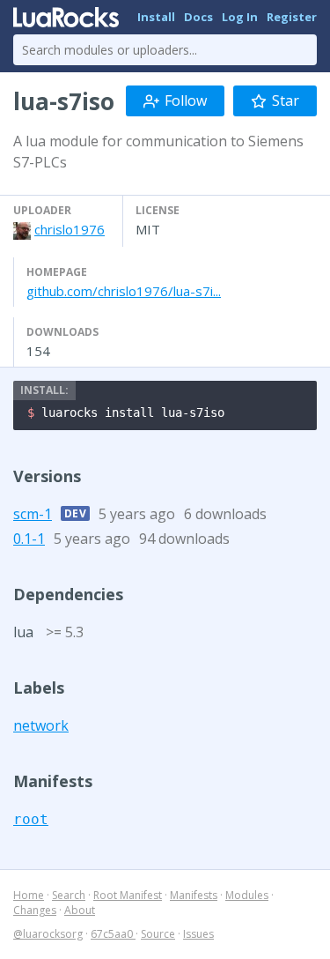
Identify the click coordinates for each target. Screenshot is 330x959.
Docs (198, 17)
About (79, 910)
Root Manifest (127, 895)
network (41, 725)
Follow (186, 100)
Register (292, 17)
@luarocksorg (48, 933)
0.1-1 (29, 538)
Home (28, 895)
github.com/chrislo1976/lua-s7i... (123, 291)
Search (68, 895)
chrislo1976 (69, 229)
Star (285, 100)
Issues (198, 933)
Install (156, 17)
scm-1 (32, 514)
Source (158, 933)
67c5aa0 (113, 933)
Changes (34, 910)
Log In (240, 17)
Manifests (193, 895)
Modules (246, 895)
